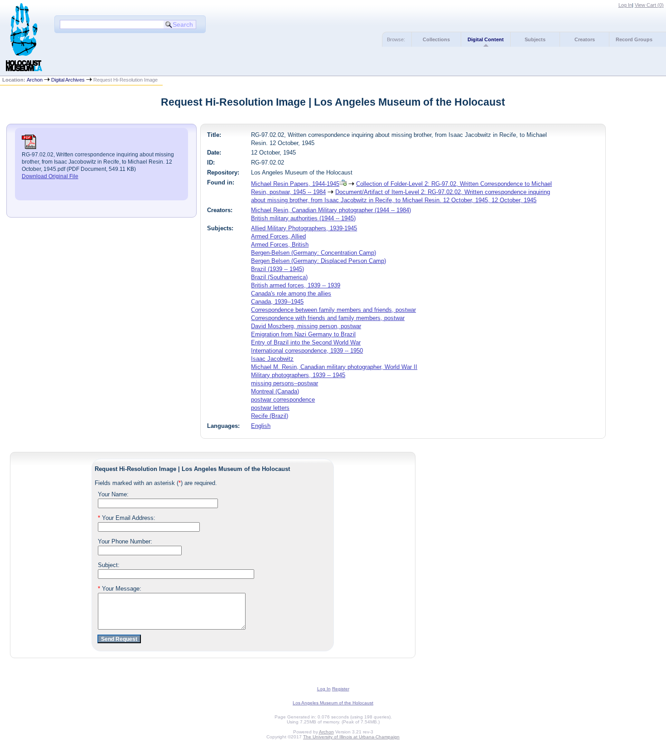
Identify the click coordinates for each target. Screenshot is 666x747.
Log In (625, 5)
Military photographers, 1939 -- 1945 (298, 375)
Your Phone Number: (125, 541)
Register (340, 688)
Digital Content (486, 39)
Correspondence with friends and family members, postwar (328, 318)
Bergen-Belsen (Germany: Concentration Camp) (313, 252)
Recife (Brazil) (269, 415)
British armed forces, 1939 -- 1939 (295, 285)
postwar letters (270, 407)
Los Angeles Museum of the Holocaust (333, 702)
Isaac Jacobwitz (272, 358)
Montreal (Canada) (275, 391)
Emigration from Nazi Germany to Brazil (303, 334)
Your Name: (113, 494)
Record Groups (634, 39)
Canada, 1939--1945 (277, 301)
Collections (436, 39)
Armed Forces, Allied (278, 236)
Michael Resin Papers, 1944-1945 (295, 183)
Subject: (109, 565)
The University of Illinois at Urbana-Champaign (351, 736)
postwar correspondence (283, 399)
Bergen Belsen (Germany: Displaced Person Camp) (318, 260)
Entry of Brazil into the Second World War (306, 342)
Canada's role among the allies (291, 293)
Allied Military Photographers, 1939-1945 (304, 228)
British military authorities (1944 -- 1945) (303, 218)
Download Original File (50, 176)
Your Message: (119, 588)
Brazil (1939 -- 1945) (277, 269)
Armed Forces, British (280, 244)
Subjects (535, 39)
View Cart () (649, 5)
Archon (35, 79)
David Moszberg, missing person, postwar (306, 326)
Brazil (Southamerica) (279, 277)
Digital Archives (68, 79)
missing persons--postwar (284, 383)
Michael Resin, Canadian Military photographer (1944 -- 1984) (331, 210)
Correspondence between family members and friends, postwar (333, 309)
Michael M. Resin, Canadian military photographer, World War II (334, 367)
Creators (584, 39)
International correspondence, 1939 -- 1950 (307, 350)
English (260, 425)
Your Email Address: (126, 517)
